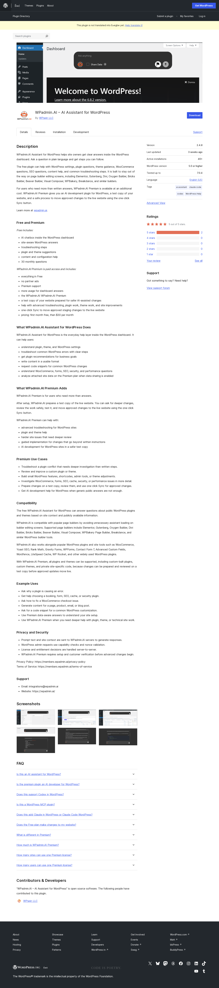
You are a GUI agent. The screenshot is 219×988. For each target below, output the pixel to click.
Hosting (17, 944)
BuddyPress (178, 949)
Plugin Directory (21, 16)
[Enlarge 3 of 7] (50, 740)
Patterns (56, 949)
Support (197, 132)
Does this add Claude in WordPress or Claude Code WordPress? (55, 814)
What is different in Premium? (34, 834)
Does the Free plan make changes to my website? (46, 824)
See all (198, 260)
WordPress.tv (99, 949)
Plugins (56, 944)
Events (134, 939)
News (16, 939)
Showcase (57, 934)
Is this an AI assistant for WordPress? (39, 774)
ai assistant (181, 187)
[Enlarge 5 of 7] (91, 732)
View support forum (158, 288)
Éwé (45, 967)
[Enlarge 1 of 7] (50, 713)
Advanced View (156, 203)
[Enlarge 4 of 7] (91, 713)
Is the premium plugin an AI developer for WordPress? (48, 784)
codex (180, 193)
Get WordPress (204, 5)
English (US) (196, 179)
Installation (59, 132)
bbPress (176, 944)
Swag (135, 949)
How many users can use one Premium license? (44, 865)
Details (24, 132)
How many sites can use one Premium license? (44, 855)
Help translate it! (134, 25)
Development (81, 132)
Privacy (17, 949)
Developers (97, 944)
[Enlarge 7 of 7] (133, 732)
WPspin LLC (46, 118)
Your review (153, 260)
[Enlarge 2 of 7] (50, 731)
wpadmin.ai (40, 210)
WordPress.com (180, 934)
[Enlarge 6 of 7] (133, 713)
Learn (94, 934)
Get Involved (138, 934)
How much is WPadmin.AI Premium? (38, 845)
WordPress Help (193, 193)
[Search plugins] (47, 36)
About (16, 934)
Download (194, 115)
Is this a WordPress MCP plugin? (36, 804)
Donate (136, 944)
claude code (195, 187)
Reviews (40, 132)
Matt (174, 939)
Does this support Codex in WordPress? (40, 794)
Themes (56, 939)
